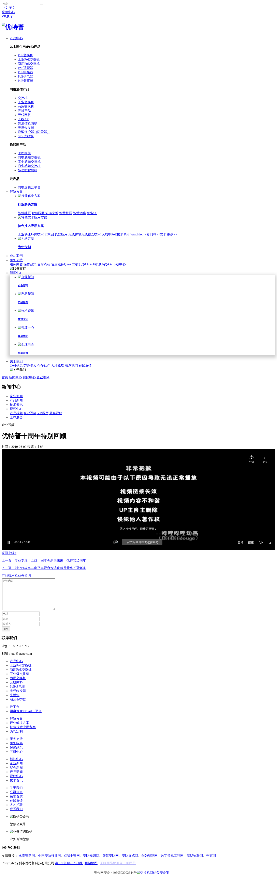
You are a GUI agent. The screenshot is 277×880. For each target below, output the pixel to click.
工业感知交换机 (29, 161)
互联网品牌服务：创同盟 (118, 863)
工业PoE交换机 (29, 59)
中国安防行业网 (49, 855)
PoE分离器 (25, 80)
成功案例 (16, 256)
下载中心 (119, 264)
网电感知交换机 (29, 157)
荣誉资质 (30, 365)
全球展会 (16, 417)
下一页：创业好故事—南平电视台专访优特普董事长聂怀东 (44, 568)
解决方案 (16, 191)
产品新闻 (16, 400)
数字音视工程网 (172, 855)
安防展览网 (130, 855)
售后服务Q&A (61, 264)
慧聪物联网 (195, 855)
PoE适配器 (25, 68)
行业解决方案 (19, 723)
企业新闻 (16, 396)
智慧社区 (24, 213)
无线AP (23, 119)
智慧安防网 (110, 855)
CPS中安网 (72, 855)
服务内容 (16, 264)
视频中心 (8, 12)
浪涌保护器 (18, 699)
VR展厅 (7, 16)
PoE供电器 (25, 76)
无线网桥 (24, 115)
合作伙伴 (43, 365)
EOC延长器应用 (56, 234)
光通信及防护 (27, 123)
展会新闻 (16, 767)
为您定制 (16, 731)
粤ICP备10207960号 (69, 863)
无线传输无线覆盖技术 (84, 234)
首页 (5, 377)
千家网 (211, 855)
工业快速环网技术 (31, 234)
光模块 (14, 695)
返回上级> (9, 553)
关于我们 (16, 361)
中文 (5, 8)
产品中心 (16, 38)
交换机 (23, 98)
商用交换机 (26, 106)
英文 (12, 8)
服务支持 (16, 260)
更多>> (92, 213)
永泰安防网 (27, 855)
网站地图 (91, 863)
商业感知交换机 (29, 166)
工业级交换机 (19, 674)
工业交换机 (26, 102)
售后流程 (43, 264)
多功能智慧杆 (27, 170)
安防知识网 (91, 855)
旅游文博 (51, 213)
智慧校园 (65, 213)
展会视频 (55, 413)
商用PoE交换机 (29, 63)
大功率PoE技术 (112, 234)
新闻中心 (16, 273)
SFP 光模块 (26, 136)
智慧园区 (38, 213)
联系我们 (71, 365)
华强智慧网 (149, 855)
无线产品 (24, 110)
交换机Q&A (80, 264)
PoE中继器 (25, 72)
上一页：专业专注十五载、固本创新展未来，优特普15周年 (44, 560)
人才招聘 (16, 805)
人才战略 (57, 365)
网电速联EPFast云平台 (26, 711)
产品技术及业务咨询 (16, 575)
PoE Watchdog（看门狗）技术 (145, 234)
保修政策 (30, 264)
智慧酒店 (79, 213)
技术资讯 (16, 404)
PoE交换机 (25, 55)
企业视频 (43, 377)
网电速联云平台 (29, 187)
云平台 (14, 707)
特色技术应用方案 (23, 727)
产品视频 (16, 413)
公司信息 (16, 365)
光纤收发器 (26, 127)
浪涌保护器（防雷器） (34, 132)
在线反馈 (85, 365)
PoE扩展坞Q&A (101, 264)
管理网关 (24, 153)
